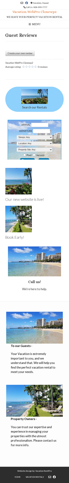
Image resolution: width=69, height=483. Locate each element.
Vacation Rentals (35, 477)
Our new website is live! (24, 199)
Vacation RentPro (43, 471)
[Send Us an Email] (22, 3)
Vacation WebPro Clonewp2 (34, 12)
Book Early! (14, 237)
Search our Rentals (34, 107)
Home (18, 477)
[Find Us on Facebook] (26, 3)
